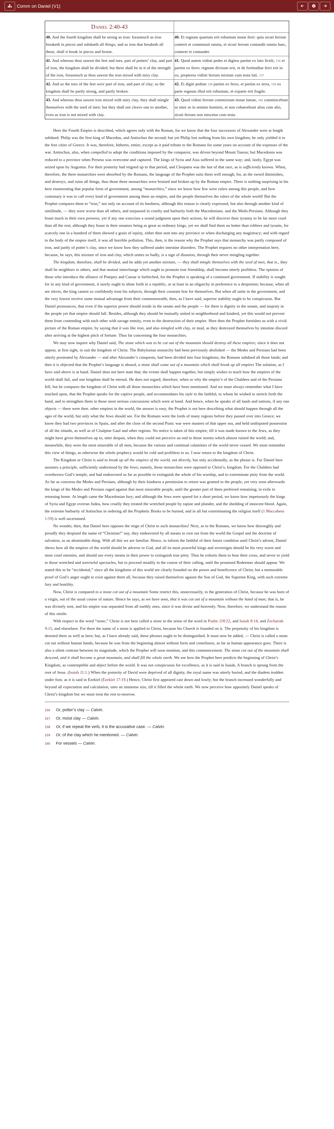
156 (278, 61)
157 (261, 75)
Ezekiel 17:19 (114, 679)
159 (273, 84)
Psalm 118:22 (219, 621)
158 (210, 84)
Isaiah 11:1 (78, 672)
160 (260, 100)
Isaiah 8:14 (248, 621)
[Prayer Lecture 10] (325, 6)
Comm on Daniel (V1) (38, 6)
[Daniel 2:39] (302, 6)
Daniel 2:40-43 (109, 26)
